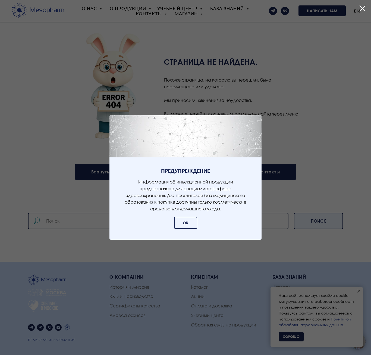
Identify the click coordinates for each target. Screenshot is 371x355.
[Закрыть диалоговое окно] (362, 8)
